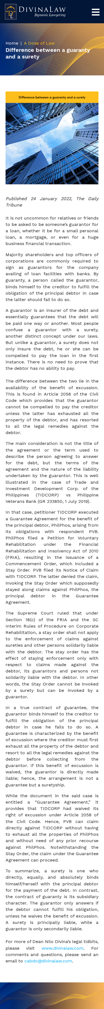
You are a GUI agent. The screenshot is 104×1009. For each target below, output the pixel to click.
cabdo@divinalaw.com (48, 961)
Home (12, 43)
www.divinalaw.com (62, 948)
